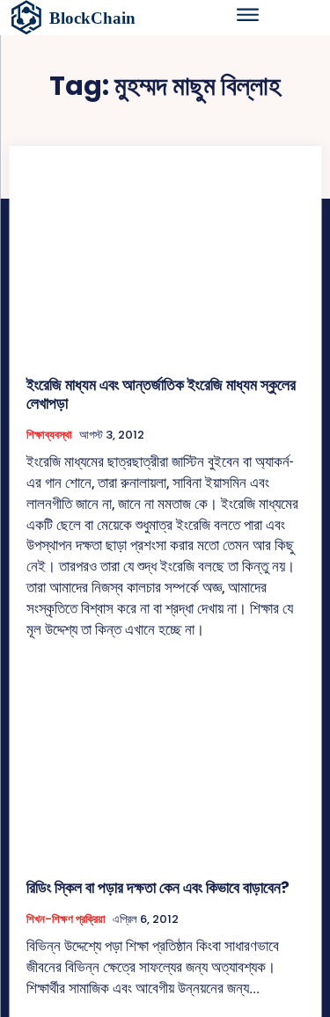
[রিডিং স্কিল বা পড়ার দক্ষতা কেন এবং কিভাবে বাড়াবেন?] (165, 763)
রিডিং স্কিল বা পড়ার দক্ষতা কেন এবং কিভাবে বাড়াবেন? (158, 887)
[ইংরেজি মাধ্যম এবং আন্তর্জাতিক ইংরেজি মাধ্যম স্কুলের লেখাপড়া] (165, 260)
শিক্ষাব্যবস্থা (49, 435)
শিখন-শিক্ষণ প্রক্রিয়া (66, 919)
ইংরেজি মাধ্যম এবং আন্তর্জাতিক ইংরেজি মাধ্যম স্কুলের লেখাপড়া (161, 394)
